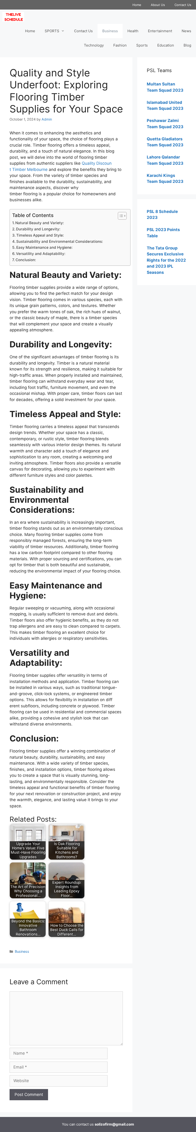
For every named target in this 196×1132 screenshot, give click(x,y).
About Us (158, 5)
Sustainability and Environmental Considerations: (59, 241)
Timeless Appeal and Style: (40, 235)
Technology (94, 45)
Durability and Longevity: (38, 229)
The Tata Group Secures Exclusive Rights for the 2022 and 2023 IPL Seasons (166, 260)
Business (110, 31)
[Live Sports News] (14, 17)
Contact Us (182, 5)
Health (132, 31)
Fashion (120, 45)
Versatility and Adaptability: (40, 253)
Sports (142, 45)
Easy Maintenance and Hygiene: (44, 247)
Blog (187, 45)
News (186, 31)
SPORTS (52, 31)
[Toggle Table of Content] (119, 216)
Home (136, 5)
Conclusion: (26, 260)
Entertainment (160, 31)
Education (165, 45)
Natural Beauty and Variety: (39, 223)
